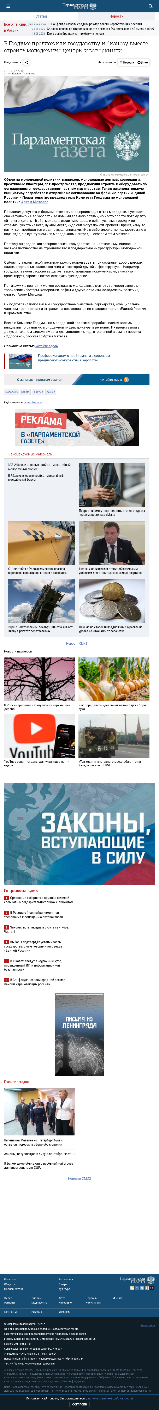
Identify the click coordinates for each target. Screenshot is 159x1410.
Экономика (66, 1279)
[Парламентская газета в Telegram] (142, 1288)
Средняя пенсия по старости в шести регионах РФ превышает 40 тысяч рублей (93, 29)
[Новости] (127, 62)
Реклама (36, 1311)
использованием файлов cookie (110, 1398)
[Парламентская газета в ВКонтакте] (137, 1288)
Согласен (79, 1404)
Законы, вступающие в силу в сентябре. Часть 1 (39, 1154)
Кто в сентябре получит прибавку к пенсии (68, 34)
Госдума (38, 392)
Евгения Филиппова (23, 73)
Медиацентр (39, 1302)
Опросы (36, 1298)
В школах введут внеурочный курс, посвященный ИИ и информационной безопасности (33, 965)
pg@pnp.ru (49, 1363)
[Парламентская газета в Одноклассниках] (147, 1288)
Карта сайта (148, 1325)
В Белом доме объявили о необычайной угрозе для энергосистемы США (38, 1165)
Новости (116, 16)
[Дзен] (142, 62)
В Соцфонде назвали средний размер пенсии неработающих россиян (85, 24)
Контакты (10, 1311)
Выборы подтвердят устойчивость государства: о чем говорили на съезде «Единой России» (33, 946)
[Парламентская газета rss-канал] (132, 1288)
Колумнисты (93, 1302)
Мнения (117, 1298)
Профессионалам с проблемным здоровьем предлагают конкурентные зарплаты (74, 358)
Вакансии (64, 1311)
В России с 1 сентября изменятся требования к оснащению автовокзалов (33, 915)
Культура (64, 1289)
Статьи (41, 16)
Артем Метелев (34, 202)
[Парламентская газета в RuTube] (151, 1288)
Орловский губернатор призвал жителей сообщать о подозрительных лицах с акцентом (38, 900)
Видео (8, 1298)
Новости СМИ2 (76, 643)
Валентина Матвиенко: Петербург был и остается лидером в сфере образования (33, 1142)
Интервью (65, 1302)
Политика (10, 1279)
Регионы (9, 1302)
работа (25, 392)
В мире (63, 1284)
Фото (62, 1298)
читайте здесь (46, 346)
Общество (10, 1284)
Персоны (91, 1298)
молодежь (11, 392)
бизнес (51, 392)
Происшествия (13, 1289)
